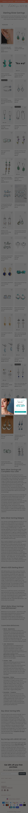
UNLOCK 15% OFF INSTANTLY (20, 411)
